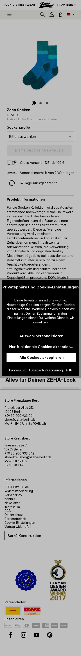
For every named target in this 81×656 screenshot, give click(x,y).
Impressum (18, 370)
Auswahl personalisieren (41, 336)
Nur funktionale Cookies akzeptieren (41, 346)
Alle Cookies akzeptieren (41, 357)
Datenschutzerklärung (46, 370)
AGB (68, 370)
